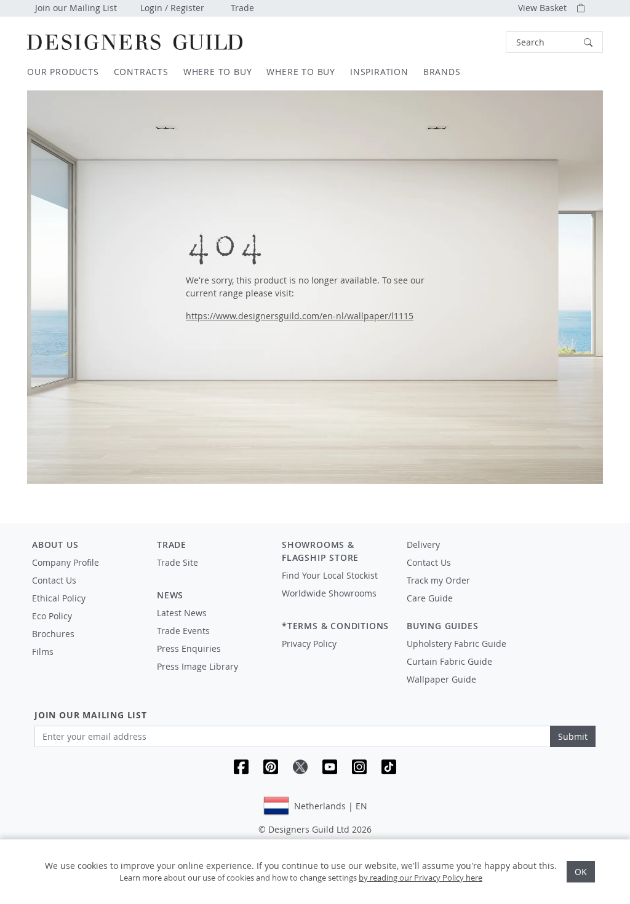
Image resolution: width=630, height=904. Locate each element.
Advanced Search (477, 42)
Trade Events (183, 630)
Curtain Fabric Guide (449, 661)
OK (581, 872)
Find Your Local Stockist (330, 575)
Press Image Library (197, 666)
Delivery (423, 544)
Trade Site (177, 562)
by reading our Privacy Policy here (420, 877)
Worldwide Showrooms (329, 593)
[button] (554, 42)
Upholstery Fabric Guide (456, 643)
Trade (242, 8)
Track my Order (438, 580)
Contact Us (54, 580)
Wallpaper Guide (441, 679)
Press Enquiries (189, 648)
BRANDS (442, 71)
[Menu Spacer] (210, 573)
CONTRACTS (141, 71)
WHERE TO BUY (217, 71)
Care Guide (430, 598)
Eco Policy (52, 616)
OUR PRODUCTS (63, 71)
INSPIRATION (379, 71)
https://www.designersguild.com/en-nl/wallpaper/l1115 (299, 316)
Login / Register (172, 8)
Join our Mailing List (76, 8)
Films (43, 651)
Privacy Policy (309, 643)
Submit (573, 736)
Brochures (53, 634)
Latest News (182, 613)
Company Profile (65, 562)
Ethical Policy (59, 598)
